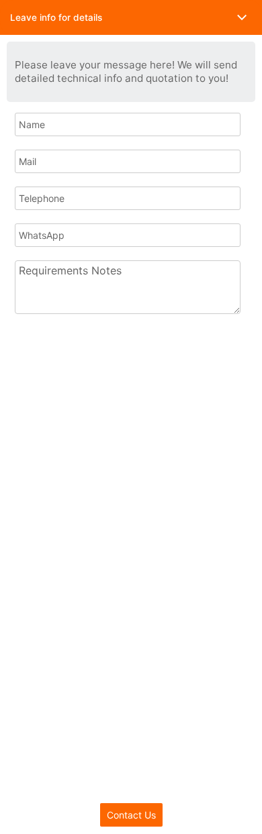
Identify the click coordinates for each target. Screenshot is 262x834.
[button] (131, 17)
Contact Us (131, 815)
